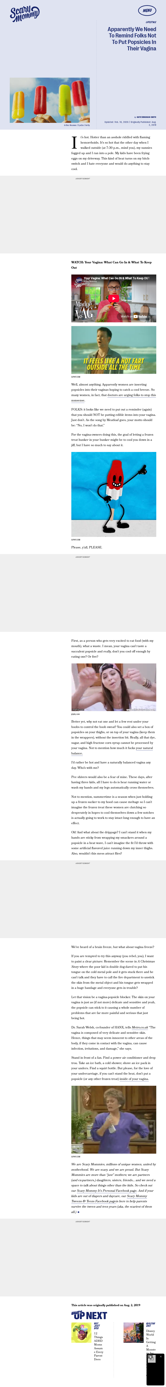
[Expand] (150, 1356)
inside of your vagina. (134, 1079)
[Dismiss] (160, 1356)
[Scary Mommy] (25, 13)
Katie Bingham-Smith (146, 117)
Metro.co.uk (140, 1027)
